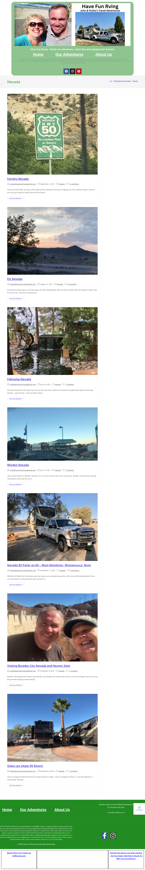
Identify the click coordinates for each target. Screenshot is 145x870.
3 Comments (74, 570)
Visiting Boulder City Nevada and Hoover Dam (38, 665)
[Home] (111, 81)
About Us (103, 54)
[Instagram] (72, 71)
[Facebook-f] (105, 836)
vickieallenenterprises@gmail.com (23, 184)
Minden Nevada (18, 465)
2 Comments (74, 184)
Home (38, 54)
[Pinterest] (79, 71)
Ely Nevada (14, 279)
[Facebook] (66, 71)
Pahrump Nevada (19, 379)
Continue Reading (17, 197)
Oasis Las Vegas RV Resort (25, 766)
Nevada (135, 81)
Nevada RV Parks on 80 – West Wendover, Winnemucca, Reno (49, 565)
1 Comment (69, 384)
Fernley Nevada (18, 179)
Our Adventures (69, 54)
